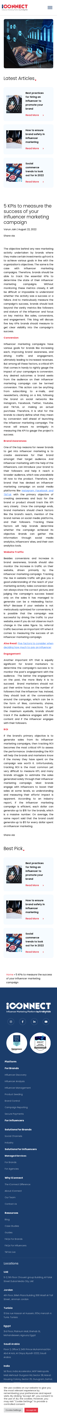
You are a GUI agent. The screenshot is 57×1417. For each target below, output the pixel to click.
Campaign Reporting (16, 1107)
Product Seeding (14, 1094)
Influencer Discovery (15, 1074)
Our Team (10, 1197)
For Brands (10, 1162)
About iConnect (13, 1190)
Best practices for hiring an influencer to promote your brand (35, 100)
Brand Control (12, 1100)
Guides (8, 1232)
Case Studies (12, 1226)
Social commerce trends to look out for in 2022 (35, 169)
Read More (32, 115)
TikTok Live (10, 1252)
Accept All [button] (31, 1410)
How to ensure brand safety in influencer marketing (35, 136)
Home (9, 974)
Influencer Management (18, 1087)
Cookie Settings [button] (13, 1410)
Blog (7, 1219)
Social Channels (13, 1136)
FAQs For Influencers (15, 1245)
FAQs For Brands (13, 1239)
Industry (9, 1142)
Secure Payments (14, 1113)
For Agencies (12, 1168)
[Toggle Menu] (50, 7)
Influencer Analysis (15, 1081)
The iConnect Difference (17, 1184)
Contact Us (11, 1203)
